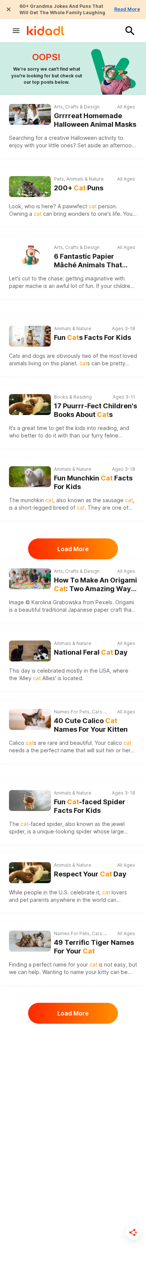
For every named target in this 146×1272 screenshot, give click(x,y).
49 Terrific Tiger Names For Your (94, 946)
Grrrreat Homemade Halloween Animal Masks (95, 120)
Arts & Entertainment (76, 1107)
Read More (127, 9)
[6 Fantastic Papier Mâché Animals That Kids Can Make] (30, 255)
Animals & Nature (72, 328)
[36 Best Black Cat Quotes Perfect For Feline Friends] (30, 1187)
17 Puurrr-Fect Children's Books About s (95, 410)
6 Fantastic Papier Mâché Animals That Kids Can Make (88, 260)
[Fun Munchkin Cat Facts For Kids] (30, 476)
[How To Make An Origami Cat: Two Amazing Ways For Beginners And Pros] (30, 578)
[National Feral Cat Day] (30, 650)
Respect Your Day (90, 874)
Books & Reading (73, 397)
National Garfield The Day (89, 1121)
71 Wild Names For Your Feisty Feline (91, 1049)
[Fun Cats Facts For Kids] (30, 335)
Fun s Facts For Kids (92, 337)
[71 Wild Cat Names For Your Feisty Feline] (30, 1043)
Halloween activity (93, 138)
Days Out (64, 1261)
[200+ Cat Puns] (30, 186)
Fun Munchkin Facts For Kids (93, 482)
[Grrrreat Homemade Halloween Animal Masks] (30, 114)
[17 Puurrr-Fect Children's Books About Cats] (30, 404)
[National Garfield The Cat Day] (30, 1115)
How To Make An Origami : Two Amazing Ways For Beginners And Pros (95, 584)
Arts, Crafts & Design (77, 107)
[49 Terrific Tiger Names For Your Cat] (30, 941)
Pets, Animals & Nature (79, 179)
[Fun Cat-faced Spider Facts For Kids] (30, 799)
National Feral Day (91, 652)
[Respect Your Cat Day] (30, 872)
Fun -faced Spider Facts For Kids (89, 806)
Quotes (62, 1180)
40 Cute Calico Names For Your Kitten (91, 725)
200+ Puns (78, 188)
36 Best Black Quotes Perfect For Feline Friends (95, 1193)
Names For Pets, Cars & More (81, 712)
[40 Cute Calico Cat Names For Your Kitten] (30, 719)
